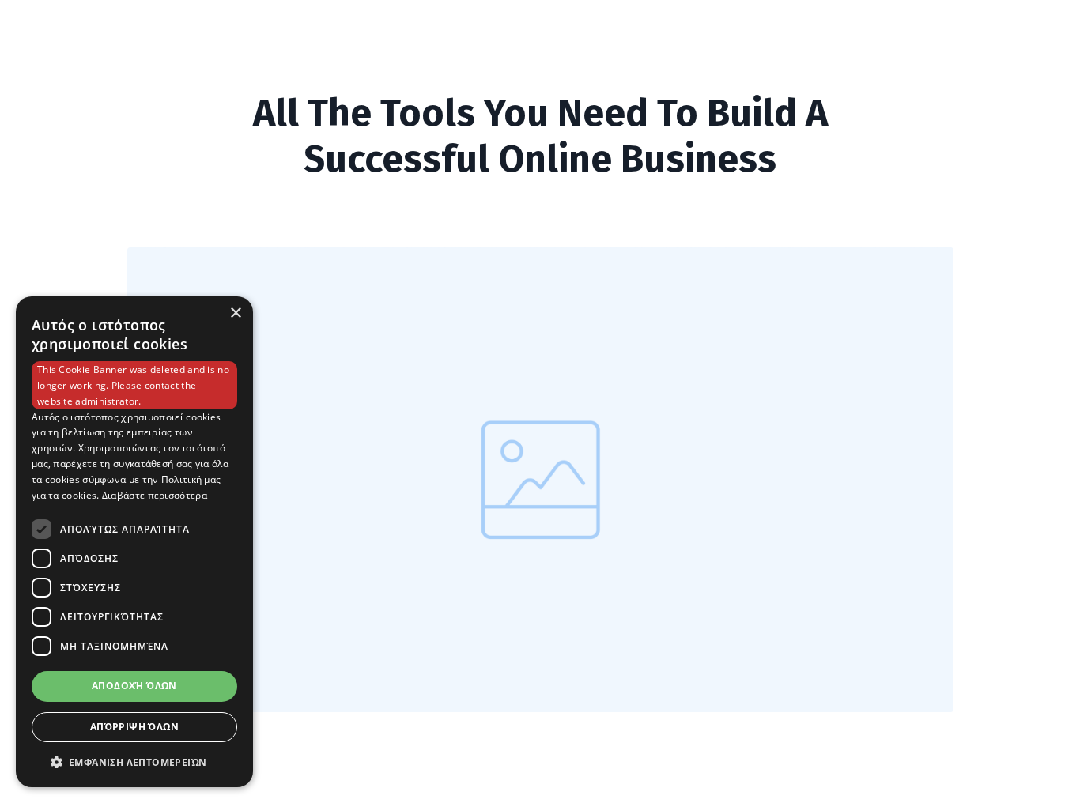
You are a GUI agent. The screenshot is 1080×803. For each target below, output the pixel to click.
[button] (134, 761)
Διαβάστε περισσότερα (154, 495)
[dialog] (134, 541)
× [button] (235, 313)
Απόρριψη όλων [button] (134, 726)
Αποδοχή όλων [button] (134, 685)
